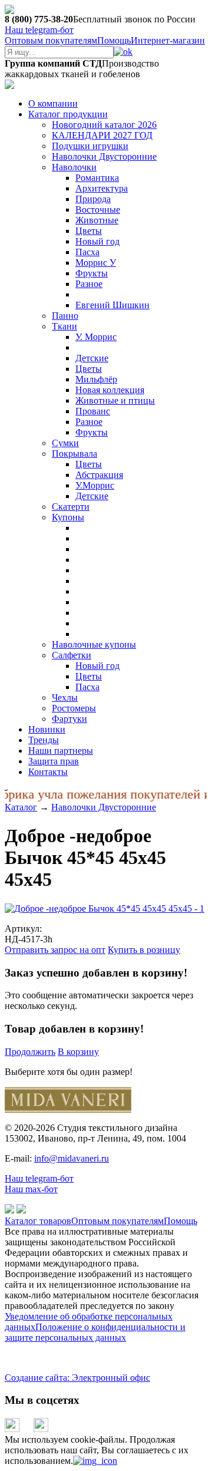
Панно (65, 316)
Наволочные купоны (94, 644)
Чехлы (65, 697)
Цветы (88, 231)
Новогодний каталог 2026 (104, 125)
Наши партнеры (60, 751)
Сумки (65, 443)
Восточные (97, 210)
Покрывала (74, 453)
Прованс (92, 411)
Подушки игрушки (90, 146)
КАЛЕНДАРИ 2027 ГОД (102, 135)
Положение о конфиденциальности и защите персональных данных (95, 1332)
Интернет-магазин (168, 40)
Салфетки (71, 655)
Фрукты (91, 273)
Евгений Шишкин (112, 305)
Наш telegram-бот (39, 1178)
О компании (53, 103)
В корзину (78, 1052)
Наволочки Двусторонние (104, 156)
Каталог (21, 807)
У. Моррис (96, 337)
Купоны (68, 517)
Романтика (97, 178)
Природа (93, 199)
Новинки (46, 729)
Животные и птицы (115, 400)
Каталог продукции (68, 114)
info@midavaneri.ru (71, 1158)
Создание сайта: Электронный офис (77, 1378)
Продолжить (30, 1052)
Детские (91, 358)
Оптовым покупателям (51, 40)
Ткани (64, 326)
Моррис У (95, 263)
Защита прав (53, 761)
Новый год (97, 241)
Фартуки (69, 719)
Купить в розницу (144, 950)
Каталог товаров (38, 1221)
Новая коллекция (109, 390)
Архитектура (101, 188)
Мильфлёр (96, 379)
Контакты (48, 772)
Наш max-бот (31, 1189)
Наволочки (74, 167)
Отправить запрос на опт (55, 950)
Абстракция (99, 475)
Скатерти (71, 507)
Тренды (43, 740)
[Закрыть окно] (95, 1461)
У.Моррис (94, 485)
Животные (96, 220)
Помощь (114, 40)
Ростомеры (74, 708)
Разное (88, 284)
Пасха (87, 252)
